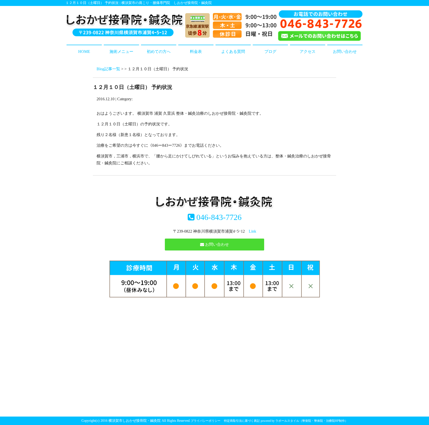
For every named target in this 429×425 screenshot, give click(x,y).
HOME (84, 51)
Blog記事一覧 (108, 69)
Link (252, 231)
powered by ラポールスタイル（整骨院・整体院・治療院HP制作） (304, 421)
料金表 (196, 51)
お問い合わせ (345, 51)
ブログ (270, 51)
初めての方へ (159, 51)
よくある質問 (233, 51)
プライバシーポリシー (205, 421)
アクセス (308, 51)
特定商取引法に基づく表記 (242, 421)
